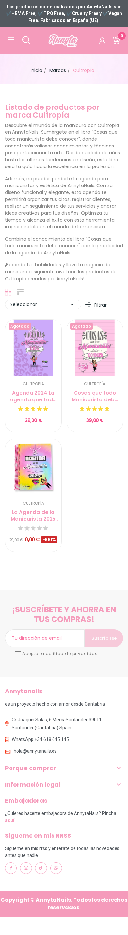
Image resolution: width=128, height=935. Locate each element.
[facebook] (11, 868)
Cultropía (33, 384)
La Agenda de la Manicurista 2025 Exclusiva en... (33, 515)
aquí (9, 820)
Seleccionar (43, 304)
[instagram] (26, 868)
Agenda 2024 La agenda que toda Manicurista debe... (33, 396)
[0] (116, 40)
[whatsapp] (56, 868)
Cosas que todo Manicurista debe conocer (95, 396)
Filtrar (100, 305)
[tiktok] (41, 868)
